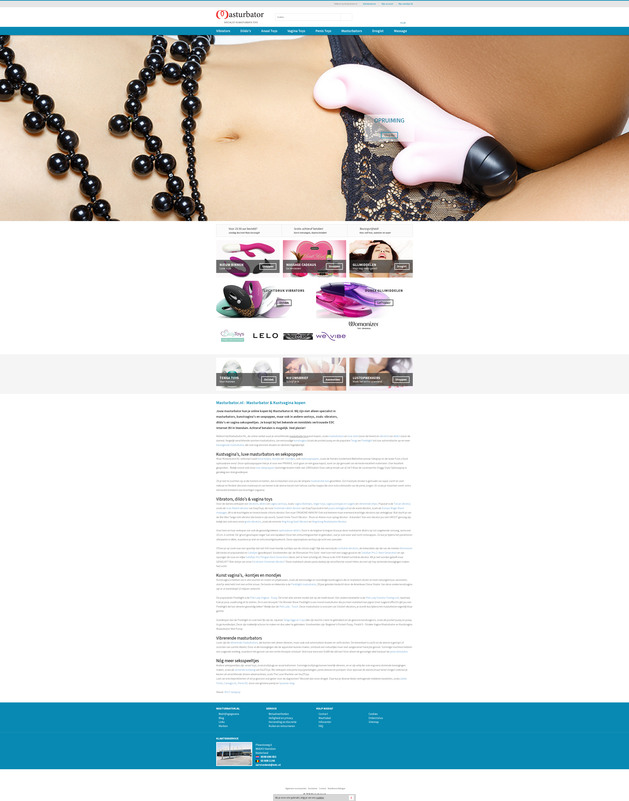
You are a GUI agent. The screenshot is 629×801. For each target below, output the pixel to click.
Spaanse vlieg (286, 683)
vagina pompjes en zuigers (340, 503)
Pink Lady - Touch (288, 606)
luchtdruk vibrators (348, 548)
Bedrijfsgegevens (229, 714)
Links (222, 722)
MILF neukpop (232, 692)
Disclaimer (312, 788)
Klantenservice (369, 3)
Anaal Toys (269, 31)
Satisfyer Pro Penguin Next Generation (267, 557)
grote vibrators (253, 521)
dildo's (396, 436)
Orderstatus (376, 718)
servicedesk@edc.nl (268, 765)
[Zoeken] (346, 17)
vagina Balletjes (303, 503)
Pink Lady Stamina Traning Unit (382, 597)
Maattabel (325, 718)
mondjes (290, 458)
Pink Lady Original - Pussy (263, 597)
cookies (320, 797)
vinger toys (319, 503)
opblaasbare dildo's (289, 530)
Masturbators (351, 31)
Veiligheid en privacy (281, 718)
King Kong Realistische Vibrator (329, 521)
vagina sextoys (278, 503)
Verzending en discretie (282, 722)
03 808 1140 (267, 761)
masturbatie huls (320, 481)
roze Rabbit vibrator (237, 508)
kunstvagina (300, 440)
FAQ (321, 726)
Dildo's (245, 31)
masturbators (336, 436)
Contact (323, 714)
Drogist (378, 31)
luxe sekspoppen (265, 467)
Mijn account (387, 3)
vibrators (385, 436)
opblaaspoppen (310, 458)
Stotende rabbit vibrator (287, 508)
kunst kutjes (264, 458)
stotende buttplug (245, 669)
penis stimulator (399, 651)
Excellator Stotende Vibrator (268, 561)
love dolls (353, 436)
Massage (400, 31)
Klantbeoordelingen (336, 788)
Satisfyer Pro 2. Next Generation (379, 552)
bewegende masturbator (230, 445)
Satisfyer (252, 552)
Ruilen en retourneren (282, 726)
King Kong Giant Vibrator (295, 521)
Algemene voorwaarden (295, 788)
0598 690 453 (268, 757)
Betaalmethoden (279, 714)
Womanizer (406, 548)
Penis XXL (243, 683)
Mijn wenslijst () (405, 3)
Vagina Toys (296, 31)
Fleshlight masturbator (303, 584)
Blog (221, 718)
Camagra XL (230, 683)
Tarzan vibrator (402, 503)
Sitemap (374, 722)
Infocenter (325, 722)
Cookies (373, 714)
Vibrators (223, 31)
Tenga (354, 440)
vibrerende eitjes (368, 503)
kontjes (277, 458)
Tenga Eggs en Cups (294, 620)
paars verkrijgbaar (338, 508)
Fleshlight (366, 440)
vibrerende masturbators (244, 642)
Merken (223, 726)
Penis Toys (323, 31)
